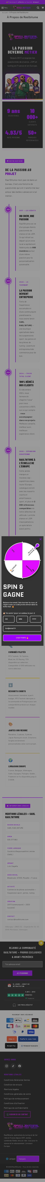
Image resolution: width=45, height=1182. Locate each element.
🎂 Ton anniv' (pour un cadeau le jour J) (19, 613)
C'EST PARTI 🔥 (22, 638)
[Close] (41, 539)
